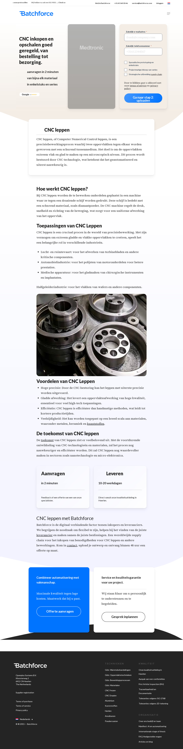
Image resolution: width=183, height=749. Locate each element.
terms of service (138, 85)
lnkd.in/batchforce (102, 3)
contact (72, 545)
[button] (168, 13)
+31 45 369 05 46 (121, 3)
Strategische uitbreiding (145, 74)
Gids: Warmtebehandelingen (118, 670)
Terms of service (23, 706)
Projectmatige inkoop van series (143, 70)
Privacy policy (22, 710)
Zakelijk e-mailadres (136, 31)
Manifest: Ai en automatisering (152, 726)
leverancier (44, 535)
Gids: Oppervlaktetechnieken (118, 675)
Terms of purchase (24, 701)
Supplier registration (25, 692)
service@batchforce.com (142, 3)
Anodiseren (110, 716)
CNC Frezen (110, 690)
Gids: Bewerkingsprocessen (117, 680)
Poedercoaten (111, 721)
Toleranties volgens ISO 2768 (152, 698)
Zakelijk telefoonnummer (139, 46)
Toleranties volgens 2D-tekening (153, 703)
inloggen (159, 3)
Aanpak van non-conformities (152, 679)
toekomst (47, 440)
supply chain (156, 74)
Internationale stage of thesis (152, 731)
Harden (108, 711)
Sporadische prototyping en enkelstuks (141, 63)
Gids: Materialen (112, 685)
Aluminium (109, 700)
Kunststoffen (111, 706)
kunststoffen (95, 424)
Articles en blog (146, 741)
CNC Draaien (111, 695)
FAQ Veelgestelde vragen (150, 736)
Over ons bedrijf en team (150, 721)
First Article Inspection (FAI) (151, 684)
